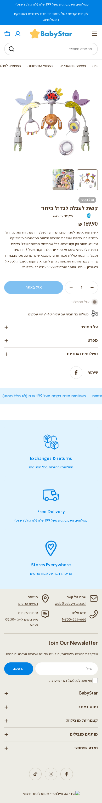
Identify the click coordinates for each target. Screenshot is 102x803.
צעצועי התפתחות (40, 66)
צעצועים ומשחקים (73, 66)
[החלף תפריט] (95, 34)
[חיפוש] (11, 49)
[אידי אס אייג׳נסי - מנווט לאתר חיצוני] (51, 794)
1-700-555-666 (74, 619)
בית (95, 66)
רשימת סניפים (28, 604)
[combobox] (51, 49)
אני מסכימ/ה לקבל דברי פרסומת (70, 680)
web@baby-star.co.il (70, 604)
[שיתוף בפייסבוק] (76, 372)
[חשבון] (18, 34)
